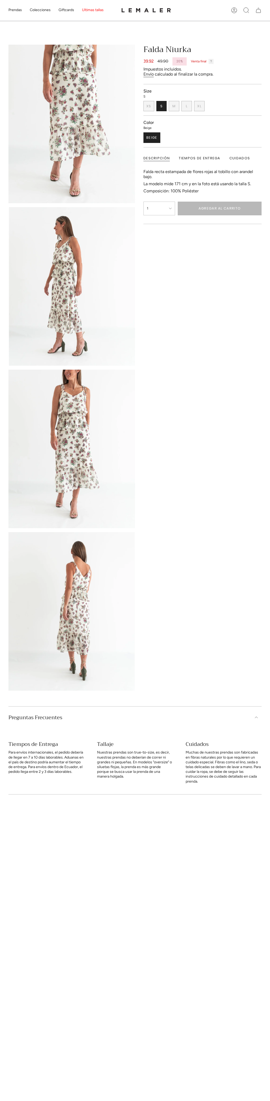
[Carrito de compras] (258, 10)
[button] (15, 10)
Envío (148, 74)
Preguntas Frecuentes (35, 717)
